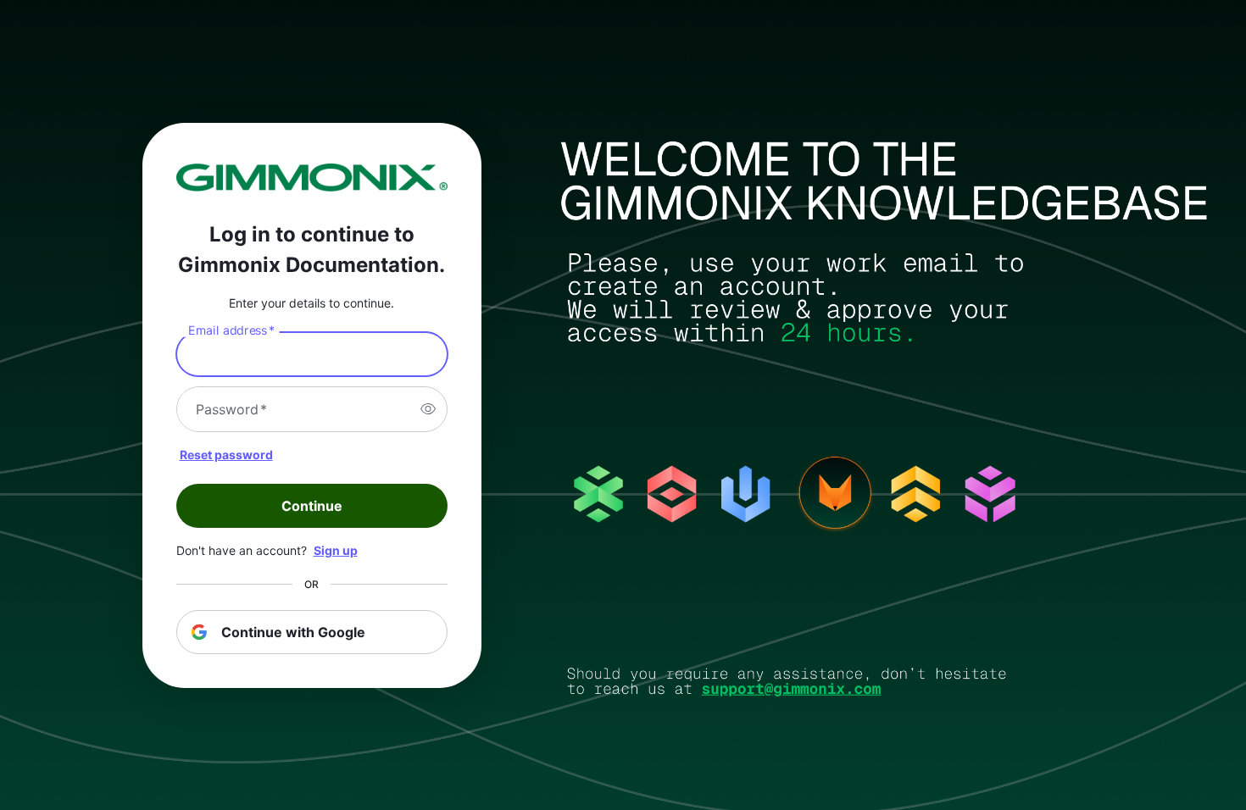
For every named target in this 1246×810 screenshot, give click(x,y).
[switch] (428, 409)
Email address (231, 329)
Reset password (226, 454)
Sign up (336, 550)
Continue (311, 505)
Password (231, 409)
